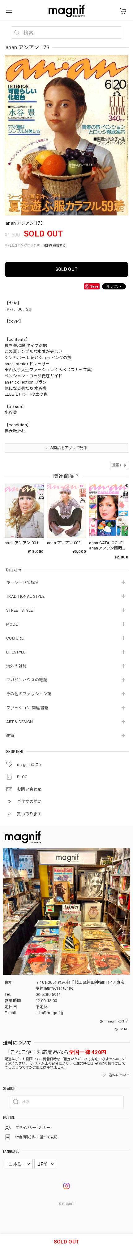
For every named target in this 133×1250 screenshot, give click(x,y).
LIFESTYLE (16, 652)
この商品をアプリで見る (66, 448)
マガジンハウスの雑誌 (26, 680)
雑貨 (10, 735)
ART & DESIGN (19, 721)
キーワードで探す (22, 582)
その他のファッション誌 (28, 694)
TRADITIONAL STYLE (25, 596)
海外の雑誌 (16, 666)
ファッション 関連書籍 (27, 707)
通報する (119, 465)
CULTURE (15, 638)
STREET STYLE (19, 610)
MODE (12, 624)
